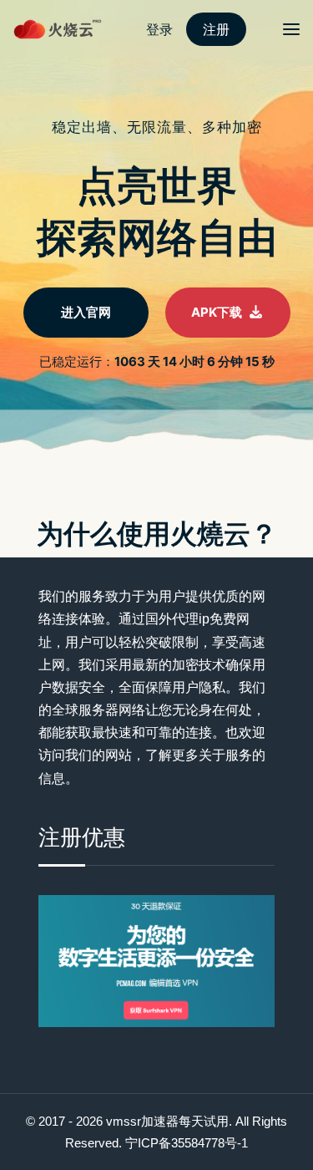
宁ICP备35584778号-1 (186, 1143)
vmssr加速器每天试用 (167, 1121)
